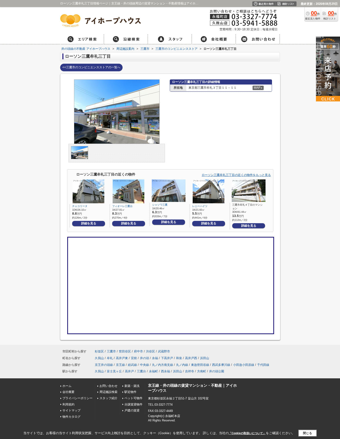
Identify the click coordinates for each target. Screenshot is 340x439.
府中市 (138, 351)
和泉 (179, 358)
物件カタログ (71, 416)
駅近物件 (130, 392)
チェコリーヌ (79, 206)
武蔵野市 (164, 351)
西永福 (165, 371)
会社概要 (68, 392)
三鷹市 (111, 351)
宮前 (134, 358)
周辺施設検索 (108, 392)
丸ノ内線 (182, 365)
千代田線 (263, 365)
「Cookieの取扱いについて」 (247, 433)
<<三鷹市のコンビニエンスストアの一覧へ (91, 67)
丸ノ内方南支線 (162, 365)
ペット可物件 (133, 398)
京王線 (120, 365)
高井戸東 (122, 358)
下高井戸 (167, 358)
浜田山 (204, 358)
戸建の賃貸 (131, 410)
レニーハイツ (199, 206)
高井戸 (129, 371)
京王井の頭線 (104, 365)
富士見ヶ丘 (114, 371)
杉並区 (99, 351)
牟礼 (110, 358)
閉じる (307, 433)
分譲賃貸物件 (133, 404)
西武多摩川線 (221, 365)
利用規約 (68, 404)
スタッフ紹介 (108, 398)
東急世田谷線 (200, 365)
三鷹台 (141, 371)
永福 (155, 358)
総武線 (132, 365)
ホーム (66, 386)
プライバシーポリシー (77, 398)
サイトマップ (71, 410)
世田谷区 (125, 351)
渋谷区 (150, 351)
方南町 (201, 371)
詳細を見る (88, 223)
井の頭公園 (216, 371)
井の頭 (144, 358)
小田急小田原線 (243, 365)
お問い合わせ (108, 386)
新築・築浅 (131, 386)
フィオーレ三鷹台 (122, 206)
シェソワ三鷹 (159, 204)
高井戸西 (191, 358)
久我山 (99, 358)
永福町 (153, 371)
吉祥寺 (189, 371)
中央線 (144, 365)
